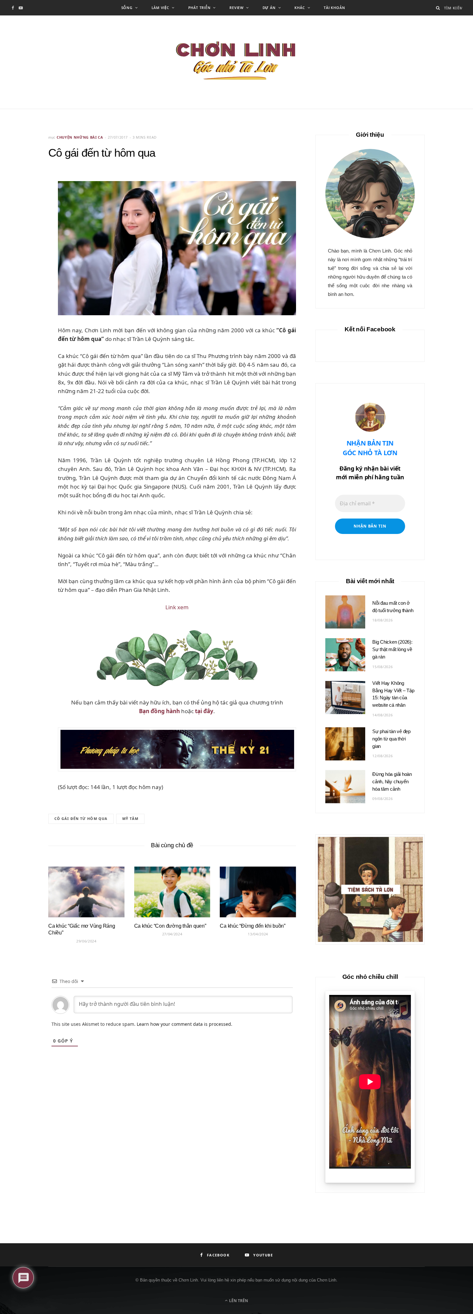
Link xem (177, 607)
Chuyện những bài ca (80, 137)
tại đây (204, 711)
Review (236, 7)
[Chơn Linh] (236, 62)
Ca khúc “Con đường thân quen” (170, 926)
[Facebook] (26, 196)
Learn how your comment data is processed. (184, 1024)
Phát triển (199, 7)
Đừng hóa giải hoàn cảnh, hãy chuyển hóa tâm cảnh (392, 781)
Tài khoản (334, 7)
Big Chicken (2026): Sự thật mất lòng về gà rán (392, 649)
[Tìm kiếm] (438, 8)
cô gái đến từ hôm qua (80, 818)
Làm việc (160, 7)
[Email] (26, 213)
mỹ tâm (130, 818)
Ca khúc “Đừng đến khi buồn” (252, 926)
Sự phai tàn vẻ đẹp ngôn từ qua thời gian (391, 739)
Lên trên (238, 1300)
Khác (299, 7)
